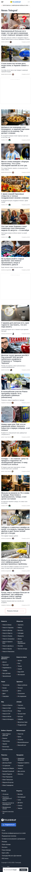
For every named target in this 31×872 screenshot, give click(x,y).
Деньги (4, 662)
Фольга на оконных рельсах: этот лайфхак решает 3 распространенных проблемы (14, 562)
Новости (4, 621)
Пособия (20, 646)
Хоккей (20, 669)
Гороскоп (20, 705)
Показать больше (12, 611)
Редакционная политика (9, 836)
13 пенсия (5, 794)
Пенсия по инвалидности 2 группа (7, 798)
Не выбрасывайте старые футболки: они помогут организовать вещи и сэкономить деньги (12, 262)
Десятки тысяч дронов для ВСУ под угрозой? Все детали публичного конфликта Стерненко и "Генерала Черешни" (15, 359)
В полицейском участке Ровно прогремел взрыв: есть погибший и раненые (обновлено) (14, 394)
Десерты (20, 802)
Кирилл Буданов (7, 774)
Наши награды (6, 844)
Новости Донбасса (8, 646)
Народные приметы (23, 762)
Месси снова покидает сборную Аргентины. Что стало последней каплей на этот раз (15, 163)
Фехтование (21, 674)
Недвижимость (6, 667)
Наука (3, 681)
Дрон (3, 693)
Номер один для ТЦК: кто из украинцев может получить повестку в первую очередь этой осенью (15, 427)
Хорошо (23, 869)
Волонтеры (5, 746)
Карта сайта (5, 853)
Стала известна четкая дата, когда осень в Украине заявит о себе (14, 65)
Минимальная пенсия (6, 808)
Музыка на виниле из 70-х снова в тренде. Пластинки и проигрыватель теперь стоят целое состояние (15, 496)
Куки (14, 869)
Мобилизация (20, 730)
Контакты (4, 847)
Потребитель (21, 708)
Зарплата (20, 624)
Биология (5, 690)
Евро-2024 (21, 671)
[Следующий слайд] (29, 5)
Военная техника (7, 749)
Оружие (4, 744)
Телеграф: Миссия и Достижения (11, 855)
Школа (20, 639)
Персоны (4, 755)
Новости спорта (21, 657)
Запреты (20, 768)
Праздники (19, 755)
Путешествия (22, 713)
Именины (20, 774)
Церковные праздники (21, 759)
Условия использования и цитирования (13, 839)
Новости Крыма (7, 648)
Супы (19, 799)
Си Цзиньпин (6, 765)
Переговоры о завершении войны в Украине (16, 5)
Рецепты (19, 790)
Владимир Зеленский (5, 759)
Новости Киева (6, 624)
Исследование (22, 696)
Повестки (20, 734)
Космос (4, 688)
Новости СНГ (6, 713)
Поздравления (22, 725)
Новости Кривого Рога (7, 642)
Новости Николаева (8, 651)
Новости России (7, 711)
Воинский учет (22, 745)
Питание (20, 688)
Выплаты (20, 630)
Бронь (19, 736)
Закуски (20, 808)
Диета (19, 690)
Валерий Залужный (8, 771)
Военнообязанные (23, 742)
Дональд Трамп (7, 762)
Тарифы (4, 670)
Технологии (5, 685)
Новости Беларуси (7, 719)
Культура (20, 716)
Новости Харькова (7, 627)
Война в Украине (6, 730)
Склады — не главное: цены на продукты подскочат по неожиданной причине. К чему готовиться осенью (14, 461)
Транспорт (5, 665)
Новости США (6, 708)
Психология (21, 693)
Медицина (21, 636)
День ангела (21, 771)
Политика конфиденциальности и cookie (14, 833)
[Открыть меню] (2, 2)
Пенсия (3, 790)
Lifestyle (19, 701)
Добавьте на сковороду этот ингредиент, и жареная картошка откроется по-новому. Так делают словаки (15, 130)
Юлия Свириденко (7, 785)
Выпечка (20, 794)
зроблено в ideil (5, 866)
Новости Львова (7, 636)
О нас (3, 830)
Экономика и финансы (5, 657)
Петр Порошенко (7, 777)
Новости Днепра (7, 630)
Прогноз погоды (22, 648)
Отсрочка (20, 739)
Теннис (20, 666)
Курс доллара (6, 673)
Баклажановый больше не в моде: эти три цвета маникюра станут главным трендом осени (14, 33)
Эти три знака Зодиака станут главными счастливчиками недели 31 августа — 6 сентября (15, 228)
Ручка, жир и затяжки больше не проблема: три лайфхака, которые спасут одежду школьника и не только (15, 595)
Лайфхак (20, 719)
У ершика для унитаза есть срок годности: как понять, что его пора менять (15, 325)
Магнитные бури (22, 722)
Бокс (19, 663)
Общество (19, 621)
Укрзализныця (6, 676)
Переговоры (6, 741)
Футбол (20, 660)
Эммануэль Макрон (8, 768)
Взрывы (4, 738)
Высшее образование (21, 642)
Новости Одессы (7, 633)
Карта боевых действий (6, 734)
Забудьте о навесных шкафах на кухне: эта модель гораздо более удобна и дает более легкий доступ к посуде (15, 530)
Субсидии (20, 633)
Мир (2, 701)
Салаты (20, 805)
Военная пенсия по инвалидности (8, 803)
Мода (19, 711)
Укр (29, 2)
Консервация (21, 797)
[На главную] (15, 2)
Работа (20, 627)
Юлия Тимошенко (7, 779)
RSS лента (5, 858)
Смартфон (5, 696)
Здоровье (19, 681)
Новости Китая (6, 716)
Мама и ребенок (22, 685)
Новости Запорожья (8, 639)
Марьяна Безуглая (7, 782)
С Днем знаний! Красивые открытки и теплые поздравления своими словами (15, 196)
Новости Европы (7, 705)
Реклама (4, 841)
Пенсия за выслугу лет (8, 812)
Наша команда (6, 850)
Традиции (20, 765)
